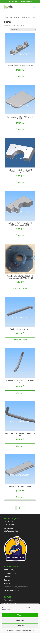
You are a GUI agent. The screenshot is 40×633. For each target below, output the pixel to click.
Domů (6, 17)
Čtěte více (20, 76)
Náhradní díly (9, 570)
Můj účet (7, 583)
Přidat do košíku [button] (20, 288)
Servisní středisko (10, 573)
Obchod (7, 577)
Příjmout (20, 615)
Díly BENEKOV (14, 17)
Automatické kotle (10, 600)
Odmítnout (20, 620)
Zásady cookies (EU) (11, 590)
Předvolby (20, 626)
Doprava (7, 580)
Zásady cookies (9, 630)
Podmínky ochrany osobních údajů (24, 630)
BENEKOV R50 (25, 17)
